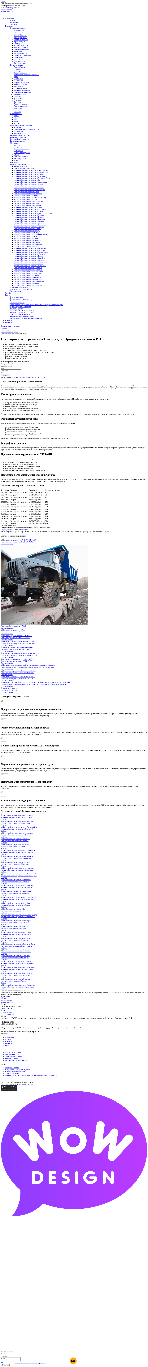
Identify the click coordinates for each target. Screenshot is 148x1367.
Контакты (8, 1043)
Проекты (8, 1041)
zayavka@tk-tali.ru (12, 8)
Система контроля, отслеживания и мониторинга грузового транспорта (31, 1075)
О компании (9, 1037)
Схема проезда (6, 1008)
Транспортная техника (13, 1056)
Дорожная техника (12, 1054)
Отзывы (8, 1039)
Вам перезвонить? (7, 11)
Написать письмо (7, 1014)
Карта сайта (9, 1045)
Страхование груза (12, 1068)
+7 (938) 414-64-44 (7, 10)
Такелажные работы (12, 1073)
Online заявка (23, 530)
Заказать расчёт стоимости (10, 326)
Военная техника (11, 1058)
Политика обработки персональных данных (17, 1084)
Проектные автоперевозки (15, 1071)
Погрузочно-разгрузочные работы (17, 1070)
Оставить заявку (7, 544)
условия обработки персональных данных (29, 377)
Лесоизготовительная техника (16, 1060)
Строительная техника (13, 1052)
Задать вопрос (6, 997)
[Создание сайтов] (74, 1218)
